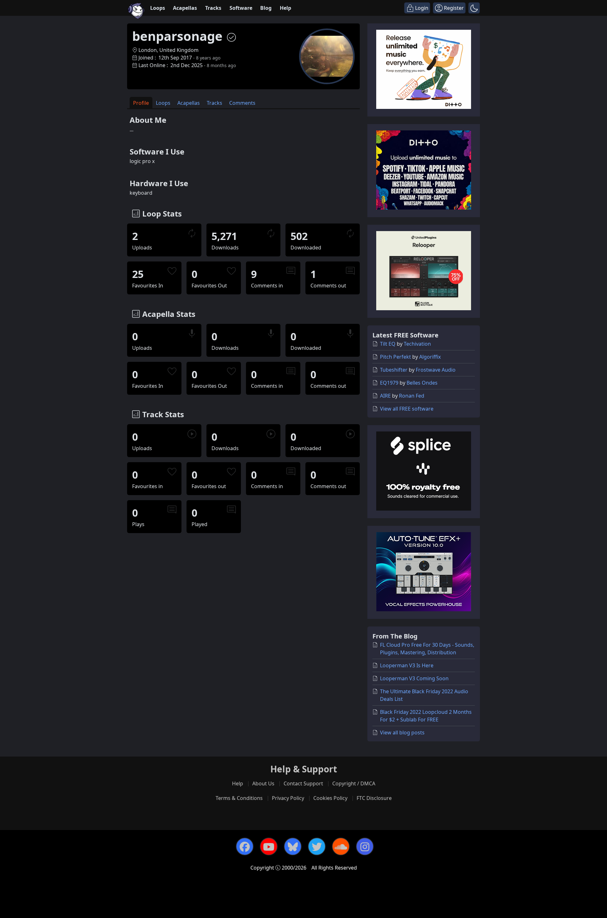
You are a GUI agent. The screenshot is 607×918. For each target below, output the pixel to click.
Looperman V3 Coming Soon (414, 678)
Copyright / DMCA (353, 783)
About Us (263, 783)
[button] (474, 8)
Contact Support (303, 783)
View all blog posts (402, 732)
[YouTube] (269, 846)
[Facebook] (245, 846)
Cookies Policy (330, 798)
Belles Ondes (422, 382)
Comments (242, 102)
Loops (157, 7)
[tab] (141, 103)
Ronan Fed (411, 395)
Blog (266, 7)
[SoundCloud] (341, 846)
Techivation (417, 343)
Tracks (213, 7)
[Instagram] (365, 846)
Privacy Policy (288, 798)
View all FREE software (406, 408)
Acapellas (185, 7)
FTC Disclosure (374, 798)
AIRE (385, 395)
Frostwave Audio (436, 369)
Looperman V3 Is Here (406, 665)
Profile (141, 102)
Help (285, 7)
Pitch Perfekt (395, 356)
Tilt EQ (387, 343)
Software (241, 7)
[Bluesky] (293, 846)
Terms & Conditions (239, 798)
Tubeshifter (394, 369)
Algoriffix (430, 356)
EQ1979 (389, 382)
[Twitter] (317, 846)
